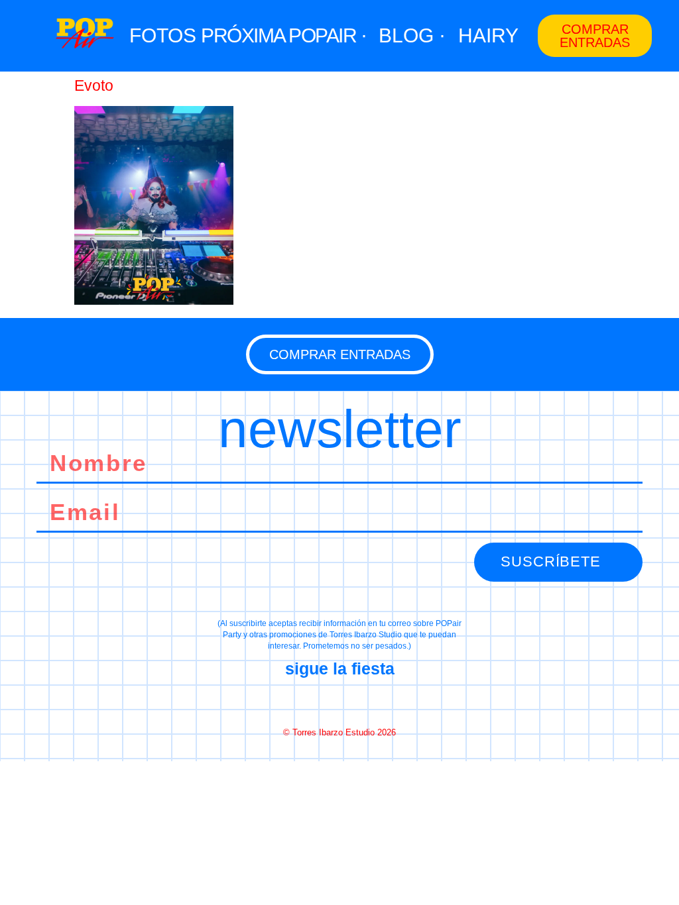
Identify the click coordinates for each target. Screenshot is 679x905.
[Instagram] (339, 701)
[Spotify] (386, 701)
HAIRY (488, 35)
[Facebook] (292, 701)
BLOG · (412, 35)
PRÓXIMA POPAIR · (283, 35)
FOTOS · (168, 35)
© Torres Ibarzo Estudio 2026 (339, 732)
